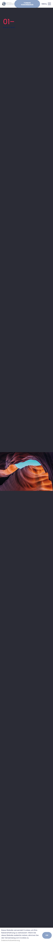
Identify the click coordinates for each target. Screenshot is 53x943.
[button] (46, 4)
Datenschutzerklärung (10, 940)
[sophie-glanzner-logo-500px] (8, 4)
